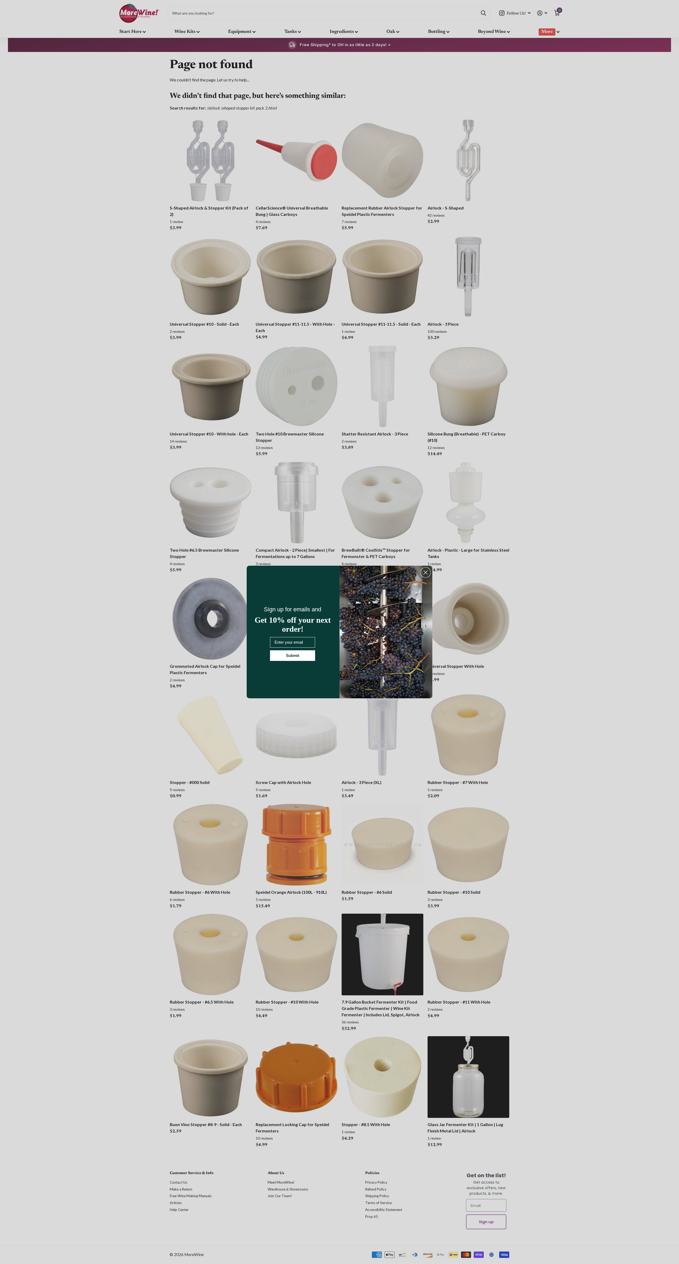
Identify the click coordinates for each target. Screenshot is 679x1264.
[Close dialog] (425, 572)
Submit (292, 655)
